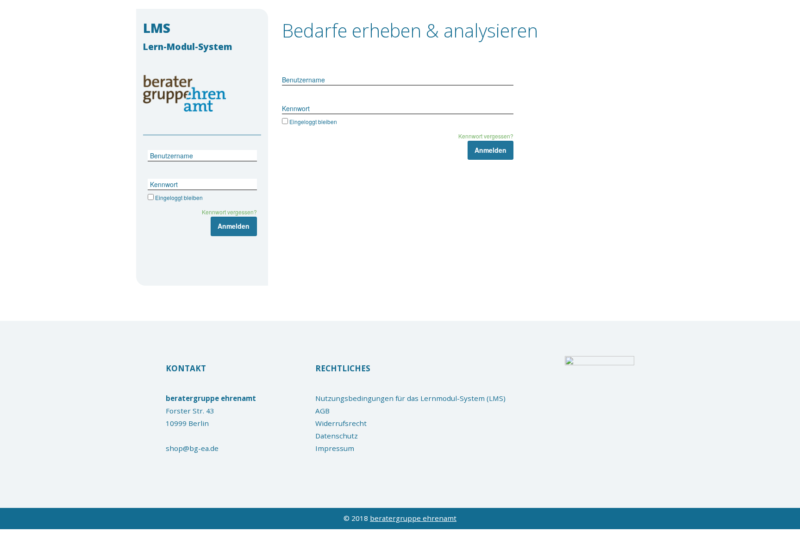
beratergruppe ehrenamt (413, 518)
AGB (322, 410)
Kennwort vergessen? (229, 212)
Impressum (334, 448)
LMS (187, 36)
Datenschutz (336, 435)
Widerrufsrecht (341, 423)
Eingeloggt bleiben (179, 197)
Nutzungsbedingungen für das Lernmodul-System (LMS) (410, 398)
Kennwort (164, 184)
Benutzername (171, 155)
